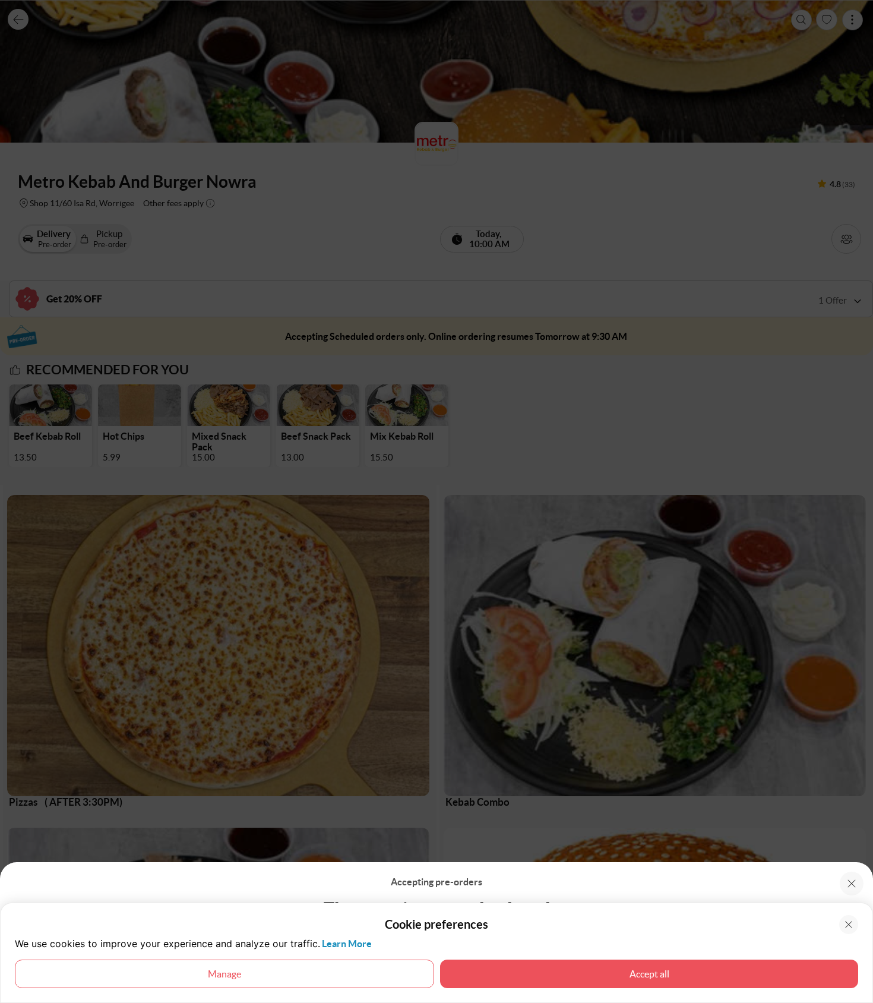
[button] (851, 883)
